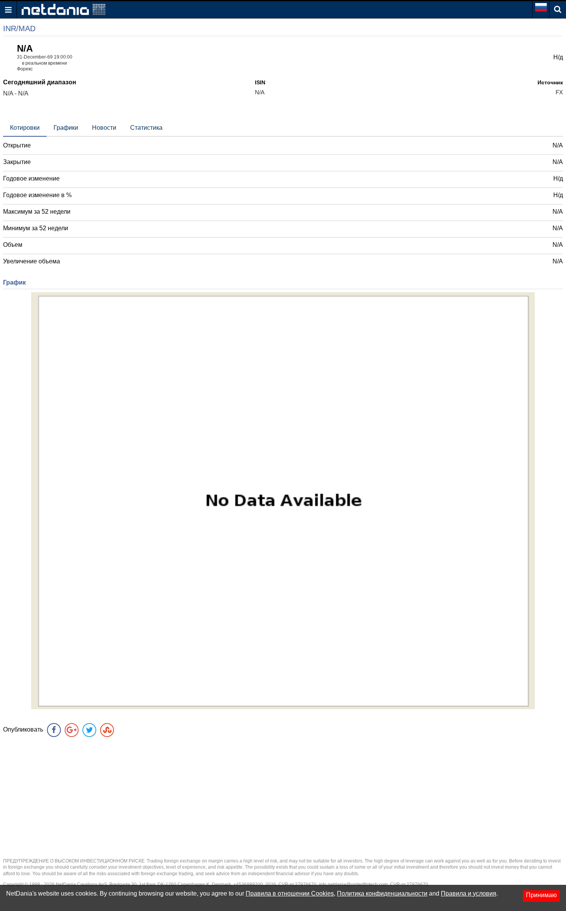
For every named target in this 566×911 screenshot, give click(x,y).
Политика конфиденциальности (382, 893)
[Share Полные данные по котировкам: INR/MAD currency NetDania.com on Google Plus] (71, 730)
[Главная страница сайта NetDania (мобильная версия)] (63, 9)
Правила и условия (468, 893)
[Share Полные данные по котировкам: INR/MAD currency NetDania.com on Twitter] (89, 730)
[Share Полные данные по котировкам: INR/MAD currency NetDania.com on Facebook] (54, 730)
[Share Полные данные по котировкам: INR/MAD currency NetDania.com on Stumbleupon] (107, 730)
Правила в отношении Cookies (290, 893)
